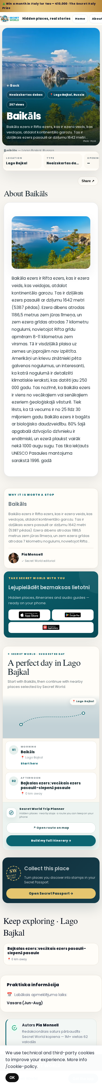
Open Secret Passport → (51, 893)
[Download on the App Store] (29, 614)
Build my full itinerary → (51, 841)
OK (12, 1078)
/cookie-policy (21, 1066)
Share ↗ (88, 181)
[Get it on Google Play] (73, 614)
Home (80, 18)
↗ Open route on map (51, 828)
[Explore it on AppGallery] (51, 627)
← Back (13, 85)
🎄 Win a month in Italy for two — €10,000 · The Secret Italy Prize (49, 6)
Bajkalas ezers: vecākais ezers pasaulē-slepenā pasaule (51, 785)
